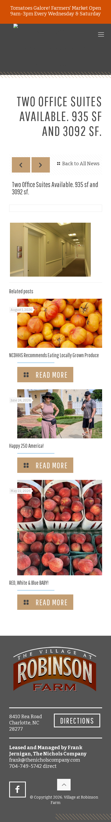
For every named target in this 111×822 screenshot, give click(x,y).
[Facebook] (17, 789)
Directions (77, 720)
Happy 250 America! (26, 445)
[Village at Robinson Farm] (55, 48)
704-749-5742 (25, 766)
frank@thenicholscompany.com (44, 760)
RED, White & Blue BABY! (28, 582)
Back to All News (80, 164)
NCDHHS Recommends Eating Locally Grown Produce (54, 355)
